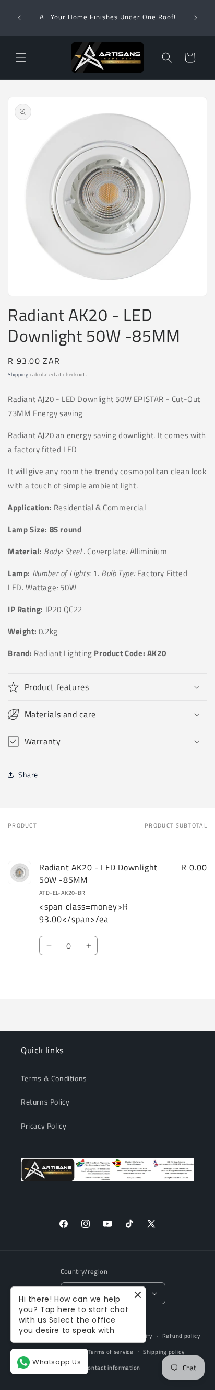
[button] (20, 57)
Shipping (18, 374)
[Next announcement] (195, 17)
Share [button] (28, 774)
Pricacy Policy (43, 1125)
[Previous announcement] (19, 17)
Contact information (112, 1367)
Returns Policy (45, 1101)
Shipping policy (164, 1352)
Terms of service (110, 1352)
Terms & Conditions (54, 1078)
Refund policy (181, 1335)
